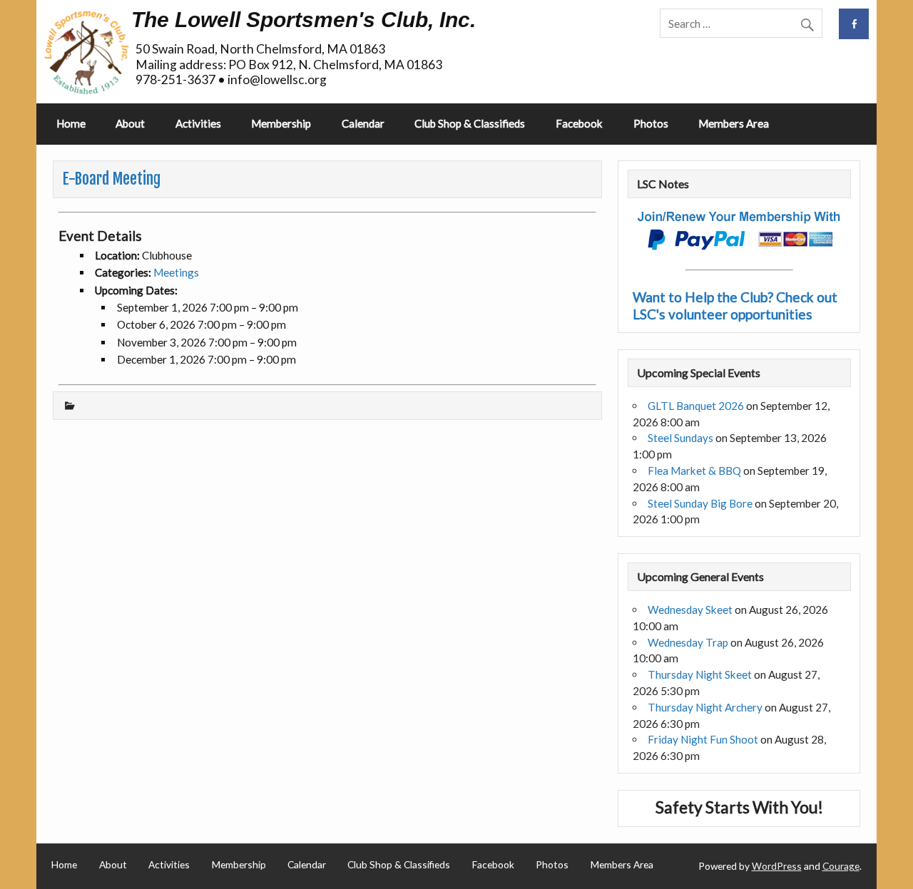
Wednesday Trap (688, 642)
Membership (281, 123)
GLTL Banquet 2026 (696, 405)
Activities (198, 123)
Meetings (176, 272)
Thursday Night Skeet (700, 674)
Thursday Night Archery (705, 707)
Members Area (733, 123)
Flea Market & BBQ (694, 470)
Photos (650, 123)
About (130, 123)
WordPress (777, 866)
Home (71, 123)
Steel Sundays (680, 437)
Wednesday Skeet (690, 609)
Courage (841, 866)
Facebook (579, 123)
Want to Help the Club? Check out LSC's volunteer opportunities (735, 305)
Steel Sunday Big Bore (700, 503)
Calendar (363, 123)
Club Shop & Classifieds (469, 123)
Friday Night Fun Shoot (703, 739)
